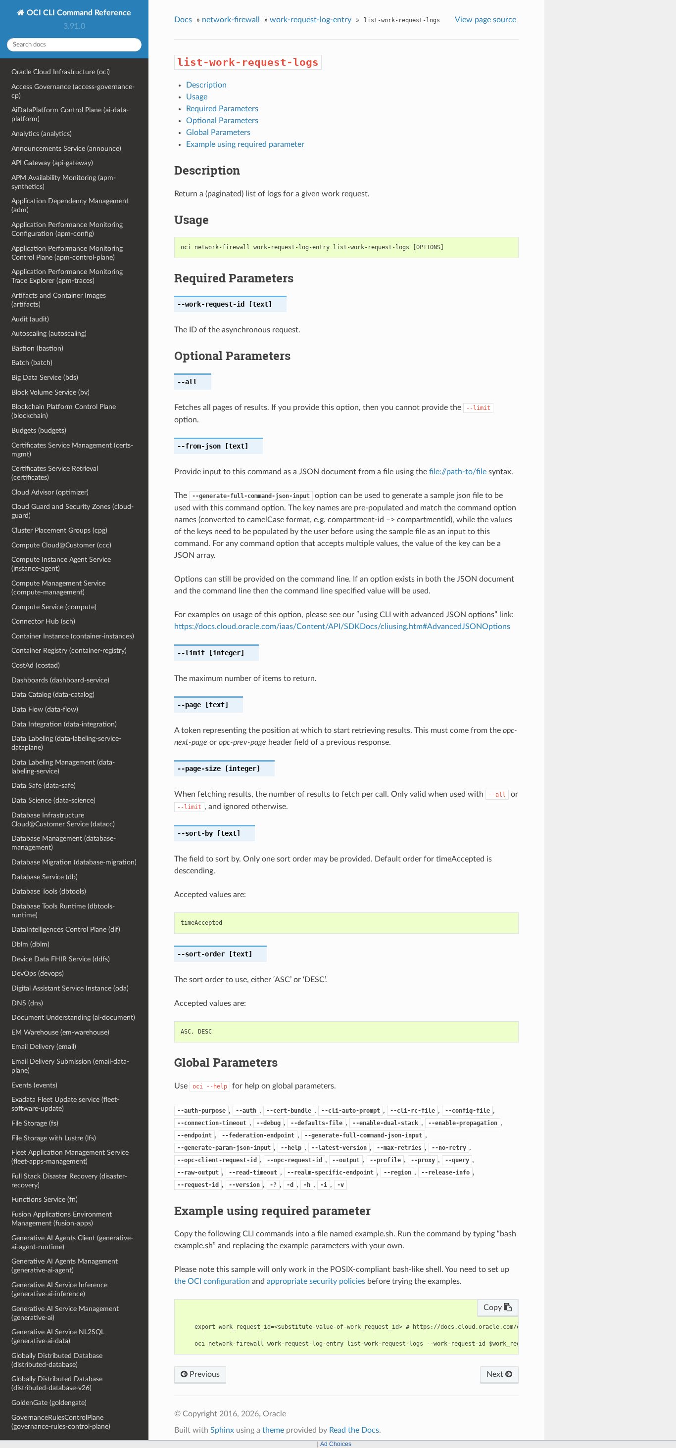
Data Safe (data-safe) (43, 785)
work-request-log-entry (310, 20)
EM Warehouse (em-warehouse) (60, 1032)
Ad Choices (335, 1444)
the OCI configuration (212, 1281)
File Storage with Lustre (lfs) (53, 1138)
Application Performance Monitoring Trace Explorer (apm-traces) (67, 276)
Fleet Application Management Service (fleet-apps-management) (70, 1157)
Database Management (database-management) (63, 843)
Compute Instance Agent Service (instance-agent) (61, 564)
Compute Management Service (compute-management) (58, 588)
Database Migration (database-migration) (74, 862)
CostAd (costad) (35, 665)
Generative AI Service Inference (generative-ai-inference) (59, 1289)
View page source (485, 20)
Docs (183, 20)
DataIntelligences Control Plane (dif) (65, 929)
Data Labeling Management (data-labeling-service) (63, 767)
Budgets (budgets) (38, 430)
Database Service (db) (44, 877)
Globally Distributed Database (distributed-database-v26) (56, 1383)
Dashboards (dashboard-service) (60, 680)
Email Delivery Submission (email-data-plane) (70, 1066)
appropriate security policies (316, 1281)
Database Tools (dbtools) (48, 891)
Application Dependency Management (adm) (70, 205)
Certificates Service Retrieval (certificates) (54, 473)
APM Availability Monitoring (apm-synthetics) (63, 182)
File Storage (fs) (34, 1123)
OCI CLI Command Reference (78, 13)
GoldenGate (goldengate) (49, 1402)
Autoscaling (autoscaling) (49, 333)
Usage (196, 97)
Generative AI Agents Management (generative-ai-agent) (64, 1266)
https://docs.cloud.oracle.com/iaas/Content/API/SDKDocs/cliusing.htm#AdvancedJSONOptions (342, 627)
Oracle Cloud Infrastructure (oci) (60, 72)
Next (495, 1374)
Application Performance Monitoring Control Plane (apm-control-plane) (67, 253)
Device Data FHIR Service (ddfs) (60, 959)
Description (206, 85)
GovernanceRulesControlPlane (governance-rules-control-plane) (60, 1422)
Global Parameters (218, 132)
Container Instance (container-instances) (72, 636)
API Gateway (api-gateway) (52, 163)
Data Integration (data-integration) (64, 724)
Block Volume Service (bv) (50, 392)
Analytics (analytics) (41, 133)
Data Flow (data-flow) (44, 709)
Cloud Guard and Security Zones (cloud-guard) (72, 511)
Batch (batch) (31, 362)
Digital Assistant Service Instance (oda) (70, 988)
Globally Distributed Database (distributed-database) (56, 1360)
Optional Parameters (222, 121)
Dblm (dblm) (30, 944)
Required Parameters (222, 109)
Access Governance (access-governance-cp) (73, 91)
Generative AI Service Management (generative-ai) (65, 1313)
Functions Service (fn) (44, 1199)
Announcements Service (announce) (66, 148)
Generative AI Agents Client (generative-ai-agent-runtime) (72, 1242)
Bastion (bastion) (37, 348)
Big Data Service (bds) (44, 377)
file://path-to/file (457, 472)
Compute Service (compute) (54, 607)
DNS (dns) (27, 1003)
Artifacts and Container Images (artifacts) (58, 300)
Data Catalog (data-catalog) (53, 694)
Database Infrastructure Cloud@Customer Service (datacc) (63, 820)
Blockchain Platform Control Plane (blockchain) (63, 411)
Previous (204, 1374)
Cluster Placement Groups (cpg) (59, 530)
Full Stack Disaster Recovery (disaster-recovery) (69, 1181)
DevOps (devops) (37, 973)
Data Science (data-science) (53, 800)
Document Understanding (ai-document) (73, 1017)
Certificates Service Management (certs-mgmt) (72, 450)
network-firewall (231, 20)
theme (273, 1430)
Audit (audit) (30, 319)
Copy (493, 1308)
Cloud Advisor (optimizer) (50, 492)
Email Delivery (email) (43, 1046)
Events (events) (34, 1085)
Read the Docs (354, 1430)
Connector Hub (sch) (43, 621)
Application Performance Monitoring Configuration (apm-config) (67, 229)
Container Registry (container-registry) (69, 650)
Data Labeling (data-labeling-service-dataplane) (66, 743)
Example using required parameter (245, 144)
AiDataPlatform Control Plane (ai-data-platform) (70, 114)
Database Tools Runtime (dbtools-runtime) (63, 911)
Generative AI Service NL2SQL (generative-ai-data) (57, 1336)
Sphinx (222, 1430)
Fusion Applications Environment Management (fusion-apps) (61, 1219)
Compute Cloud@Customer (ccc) (61, 545)
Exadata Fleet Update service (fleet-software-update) (65, 1104)
